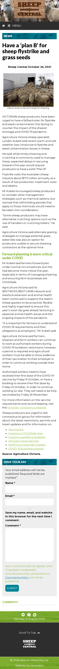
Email (10, 495)
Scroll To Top (28, 632)
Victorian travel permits (23, 441)
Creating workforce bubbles (26, 437)
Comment (13, 525)
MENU (16, 25)
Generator (37, 665)
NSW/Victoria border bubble (27, 444)
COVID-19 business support (26, 448)
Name (10, 482)
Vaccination (16, 429)
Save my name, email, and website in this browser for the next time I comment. (28, 516)
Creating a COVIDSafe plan (25, 433)
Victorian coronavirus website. (27, 407)
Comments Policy (17, 577)
